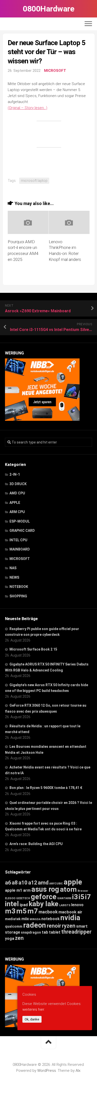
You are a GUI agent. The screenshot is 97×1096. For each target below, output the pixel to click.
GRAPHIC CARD (22, 531)
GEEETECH (23, 898)
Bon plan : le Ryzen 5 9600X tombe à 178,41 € (45, 788)
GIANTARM (64, 898)
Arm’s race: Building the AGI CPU (36, 844)
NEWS (14, 577)
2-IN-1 (14, 474)
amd (43, 882)
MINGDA (35, 919)
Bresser (83, 890)
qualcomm (13, 926)
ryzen (68, 926)
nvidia (70, 917)
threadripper (76, 932)
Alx (78, 1070)
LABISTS (64, 905)
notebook (50, 918)
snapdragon (31, 932)
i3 (75, 897)
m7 (32, 911)
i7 (88, 897)
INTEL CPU (18, 540)
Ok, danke (32, 1019)
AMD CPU (17, 493)
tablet (54, 932)
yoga (9, 938)
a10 (22, 882)
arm (27, 890)
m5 (21, 911)
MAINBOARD (19, 549)
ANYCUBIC (56, 883)
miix (25, 918)
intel (12, 904)
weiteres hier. (33, 1009)
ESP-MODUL (19, 521)
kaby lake (43, 904)
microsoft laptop (34, 181)
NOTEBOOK (18, 587)
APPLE (14, 503)
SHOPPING (18, 596)
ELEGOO (10, 898)
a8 (15, 882)
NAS (12, 568)
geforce (43, 896)
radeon (34, 925)
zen (19, 938)
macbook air (70, 911)
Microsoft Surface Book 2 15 (33, 649)
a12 (32, 882)
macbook (48, 912)
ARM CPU (17, 512)
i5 (81, 897)
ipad (24, 904)
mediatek (13, 919)
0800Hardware (48, 8)
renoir (54, 926)
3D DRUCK (18, 484)
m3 (10, 911)
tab (45, 932)
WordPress (46, 1070)
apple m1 (13, 890)
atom (68, 889)
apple (73, 882)
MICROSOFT (55, 70)
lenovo (77, 904)
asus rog (45, 889)
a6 (8, 882)
